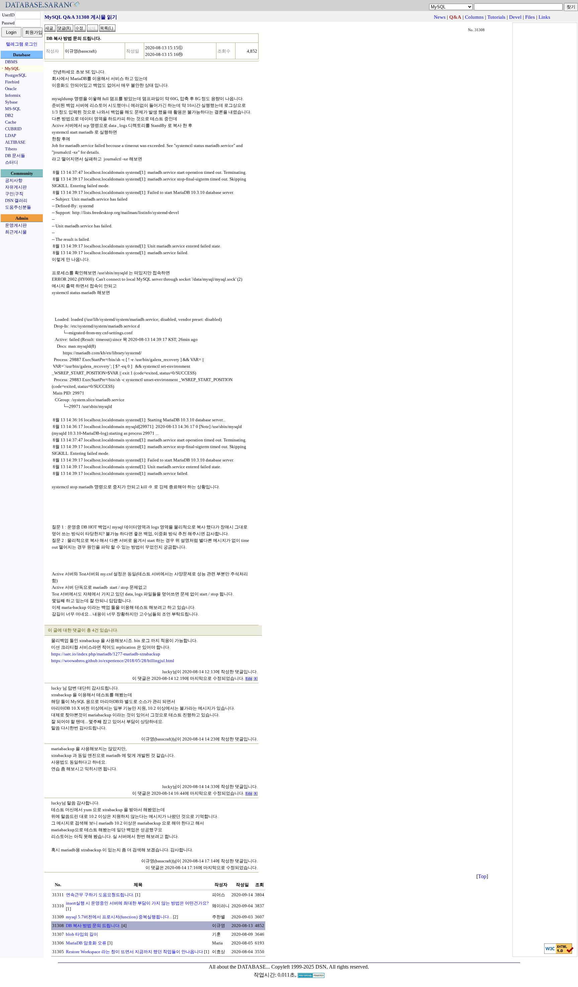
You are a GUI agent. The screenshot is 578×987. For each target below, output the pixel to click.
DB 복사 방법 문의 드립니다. (93, 925)
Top (482, 876)
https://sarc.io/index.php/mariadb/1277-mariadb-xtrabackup (105, 653)
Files (530, 17)
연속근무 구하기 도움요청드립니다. (100, 894)
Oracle (11, 88)
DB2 (9, 115)
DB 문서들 (15, 155)
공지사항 (13, 180)
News (440, 17)
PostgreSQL (15, 75)
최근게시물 (16, 231)
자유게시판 (16, 187)
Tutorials (496, 17)
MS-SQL (13, 108)
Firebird (12, 81)
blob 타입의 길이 (82, 934)
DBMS (11, 61)
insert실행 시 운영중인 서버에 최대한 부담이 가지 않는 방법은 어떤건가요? (137, 903)
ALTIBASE (15, 142)
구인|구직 (14, 193)
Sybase (11, 101)
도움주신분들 (18, 207)
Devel (515, 17)
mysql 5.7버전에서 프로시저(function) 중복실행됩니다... (119, 916)
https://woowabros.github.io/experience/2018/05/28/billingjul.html (112, 660)
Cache (10, 122)
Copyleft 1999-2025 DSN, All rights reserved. (320, 967)
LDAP (10, 135)
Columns (474, 17)
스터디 (11, 162)
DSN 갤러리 (16, 200)
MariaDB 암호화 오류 (86, 942)
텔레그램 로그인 (21, 44)
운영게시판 (16, 225)
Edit (249, 679)
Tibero (11, 148)
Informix (13, 95)
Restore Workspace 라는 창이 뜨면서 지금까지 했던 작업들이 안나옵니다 (134, 951)
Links (544, 17)
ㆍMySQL (10, 68)
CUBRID (13, 128)
